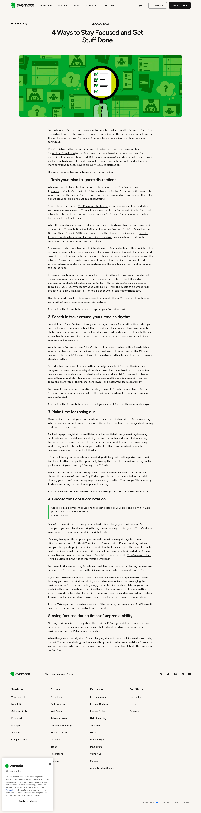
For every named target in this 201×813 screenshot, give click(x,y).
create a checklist (87, 604)
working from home (63, 153)
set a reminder (126, 491)
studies (55, 191)
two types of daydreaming (132, 434)
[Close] (50, 764)
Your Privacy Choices (28, 801)
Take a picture (65, 604)
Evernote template (78, 309)
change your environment (124, 524)
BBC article (104, 465)
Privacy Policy (11, 790)
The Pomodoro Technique (93, 206)
